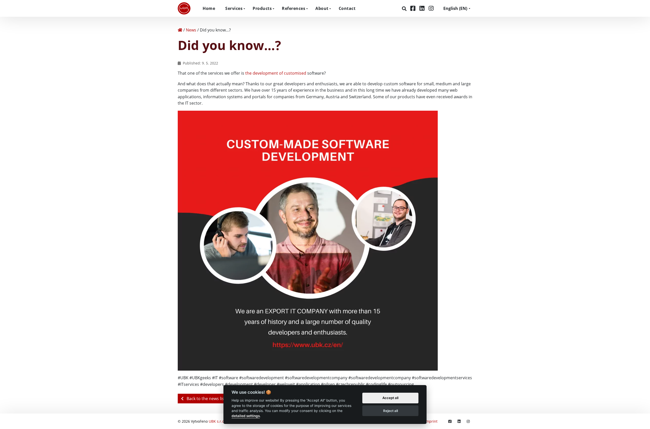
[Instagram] (431, 8)
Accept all (390, 398)
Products (262, 8)
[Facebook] (413, 8)
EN (455, 8)
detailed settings (246, 416)
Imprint (431, 421)
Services (233, 8)
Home (209, 8)
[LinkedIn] (422, 8)
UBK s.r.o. (217, 421)
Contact (347, 8)
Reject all (390, 411)
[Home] (180, 30)
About (322, 8)
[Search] (405, 9)
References (293, 8)
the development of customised (275, 73)
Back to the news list (205, 398)
